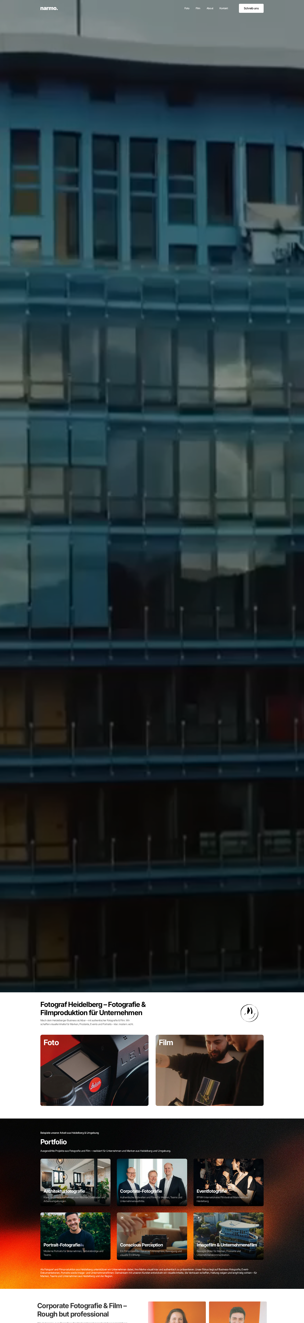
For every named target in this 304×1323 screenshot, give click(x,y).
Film (198, 8)
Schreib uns (251, 8)
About (210, 8)
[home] (49, 8)
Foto (186, 8)
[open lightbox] (75, 1182)
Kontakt (223, 8)
